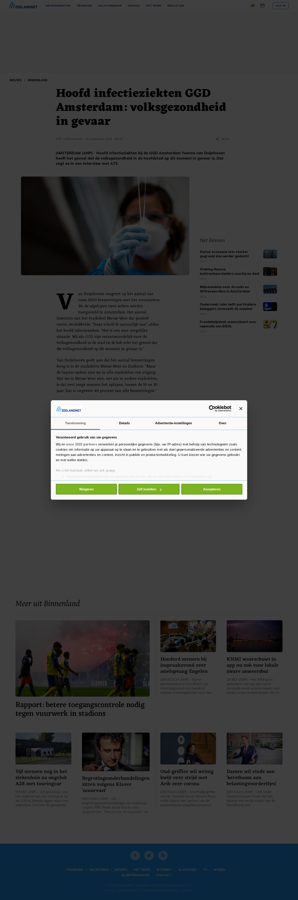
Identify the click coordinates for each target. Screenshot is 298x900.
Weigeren (86, 489)
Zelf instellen (146, 489)
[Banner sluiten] (240, 408)
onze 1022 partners (81, 444)
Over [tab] (222, 423)
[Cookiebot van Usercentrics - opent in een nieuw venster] (212, 408)
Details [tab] (124, 423)
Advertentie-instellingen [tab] (173, 423)
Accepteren (212, 489)
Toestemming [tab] (75, 423)
